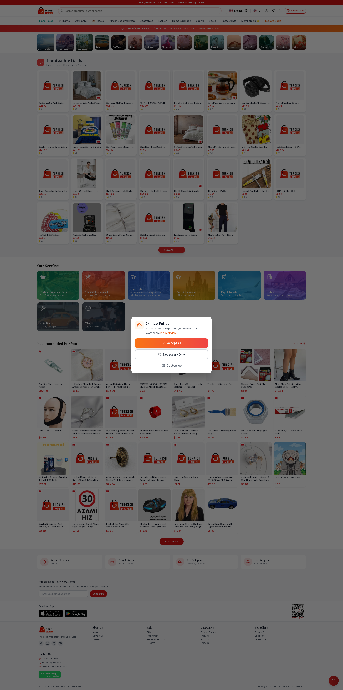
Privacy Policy (168, 332)
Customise (174, 366)
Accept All (174, 343)
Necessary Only (174, 354)
